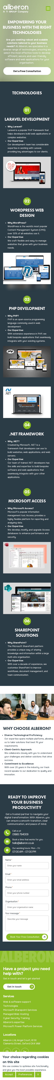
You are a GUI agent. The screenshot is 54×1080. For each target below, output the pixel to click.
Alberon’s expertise (13, 1022)
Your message (12, 913)
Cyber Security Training (16, 1018)
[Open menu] (48, 8)
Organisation (12, 901)
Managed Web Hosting (16, 1014)
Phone (9, 887)
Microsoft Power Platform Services (22, 1026)
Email (8, 874)
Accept (9, 1074)
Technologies (10, 1005)
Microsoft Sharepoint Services (20, 1010)
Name (8, 860)
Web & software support (17, 1001)
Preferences (25, 1074)
